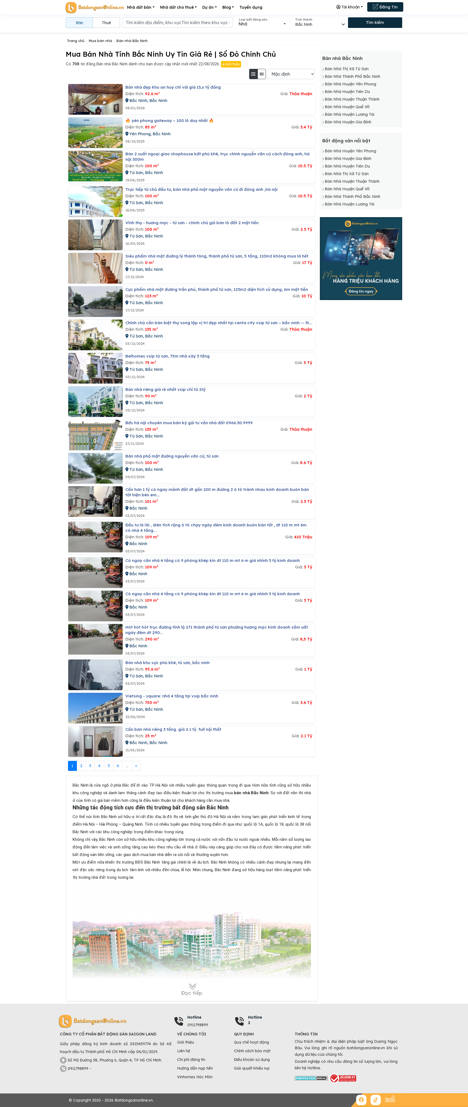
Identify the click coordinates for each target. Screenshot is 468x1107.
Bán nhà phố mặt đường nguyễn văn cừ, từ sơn (172, 456)
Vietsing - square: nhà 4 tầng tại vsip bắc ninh (171, 696)
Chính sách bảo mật (252, 1050)
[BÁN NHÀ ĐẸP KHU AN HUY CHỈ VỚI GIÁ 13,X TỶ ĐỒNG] (95, 99)
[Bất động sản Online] (94, 7)
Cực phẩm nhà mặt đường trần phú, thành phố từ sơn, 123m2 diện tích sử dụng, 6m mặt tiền (216, 289)
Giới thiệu (232, 64)
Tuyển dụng (250, 7)
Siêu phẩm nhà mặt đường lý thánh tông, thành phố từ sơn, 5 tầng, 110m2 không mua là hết (216, 256)
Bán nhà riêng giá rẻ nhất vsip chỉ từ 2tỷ (165, 389)
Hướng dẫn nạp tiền (195, 1068)
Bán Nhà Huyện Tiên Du (347, 91)
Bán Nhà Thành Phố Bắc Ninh (352, 76)
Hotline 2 (255, 1020)
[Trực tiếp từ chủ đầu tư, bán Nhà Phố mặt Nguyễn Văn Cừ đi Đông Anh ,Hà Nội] (95, 201)
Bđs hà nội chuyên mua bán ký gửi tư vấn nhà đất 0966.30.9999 (189, 422)
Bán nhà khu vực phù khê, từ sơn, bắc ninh (167, 662)
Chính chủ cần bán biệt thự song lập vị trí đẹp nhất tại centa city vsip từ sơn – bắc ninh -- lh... (218, 322)
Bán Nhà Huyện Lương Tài (349, 114)
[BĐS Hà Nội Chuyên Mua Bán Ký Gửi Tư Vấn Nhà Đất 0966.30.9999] (95, 435)
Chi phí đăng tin (191, 1059)
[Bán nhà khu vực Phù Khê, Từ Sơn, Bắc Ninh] (95, 674)
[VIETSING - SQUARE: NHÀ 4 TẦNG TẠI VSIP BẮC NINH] (95, 708)
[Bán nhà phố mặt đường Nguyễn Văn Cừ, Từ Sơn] (95, 468)
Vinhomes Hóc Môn (195, 1076)
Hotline (194, 1017)
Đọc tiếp (191, 993)
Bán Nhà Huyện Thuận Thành (352, 99)
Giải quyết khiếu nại (251, 1068)
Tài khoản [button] (350, 6)
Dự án (208, 7)
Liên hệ (183, 1050)
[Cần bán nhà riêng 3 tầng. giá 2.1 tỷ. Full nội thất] (95, 741)
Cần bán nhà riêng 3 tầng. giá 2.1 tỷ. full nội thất (173, 729)
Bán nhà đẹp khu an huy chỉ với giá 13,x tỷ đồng (173, 87)
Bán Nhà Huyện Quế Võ (347, 106)
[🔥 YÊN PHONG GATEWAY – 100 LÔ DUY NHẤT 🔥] (95, 132)
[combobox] (262, 24)
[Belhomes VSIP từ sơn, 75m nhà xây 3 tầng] (95, 368)
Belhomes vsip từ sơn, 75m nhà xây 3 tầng (167, 356)
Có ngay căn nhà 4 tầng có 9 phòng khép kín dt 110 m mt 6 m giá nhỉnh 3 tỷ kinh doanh (212, 560)
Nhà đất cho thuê (177, 7)
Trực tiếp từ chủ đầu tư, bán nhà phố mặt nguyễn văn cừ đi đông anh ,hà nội (201, 189)
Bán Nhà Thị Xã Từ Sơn (347, 68)
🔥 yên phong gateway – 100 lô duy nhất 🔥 (169, 120)
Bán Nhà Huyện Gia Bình (348, 121)
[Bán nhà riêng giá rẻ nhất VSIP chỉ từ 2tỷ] (95, 401)
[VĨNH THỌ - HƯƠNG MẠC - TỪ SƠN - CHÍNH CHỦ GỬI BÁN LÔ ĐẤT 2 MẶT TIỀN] (95, 235)
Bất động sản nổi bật (346, 140)
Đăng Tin (388, 6)
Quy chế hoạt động (251, 1042)
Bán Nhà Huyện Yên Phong (350, 83)
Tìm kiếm (375, 22)
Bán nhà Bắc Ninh (342, 58)
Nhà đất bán (139, 7)
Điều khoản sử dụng (252, 1059)
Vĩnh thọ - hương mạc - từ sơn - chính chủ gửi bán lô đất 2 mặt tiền (192, 222)
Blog (226, 7)
